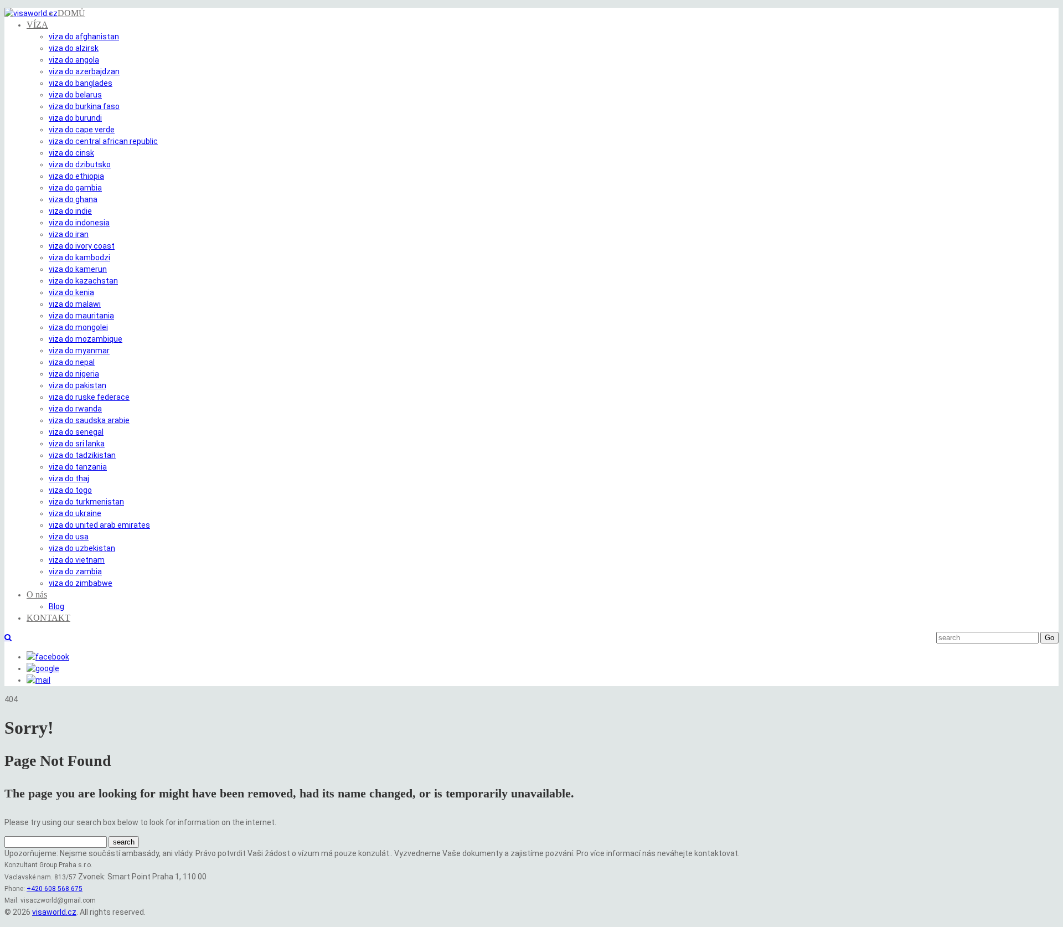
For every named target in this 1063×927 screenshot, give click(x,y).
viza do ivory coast (82, 245)
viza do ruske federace (89, 397)
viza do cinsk (71, 152)
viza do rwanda (75, 408)
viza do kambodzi (79, 257)
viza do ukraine (75, 513)
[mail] (38, 680)
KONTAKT (48, 617)
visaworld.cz (54, 912)
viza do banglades (80, 83)
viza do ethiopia (76, 176)
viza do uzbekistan (82, 548)
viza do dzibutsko (80, 164)
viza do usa (69, 536)
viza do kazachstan (83, 280)
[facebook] (48, 656)
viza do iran (69, 234)
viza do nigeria (74, 373)
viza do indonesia (79, 222)
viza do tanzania (78, 466)
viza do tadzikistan (82, 455)
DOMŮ (71, 13)
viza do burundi (75, 118)
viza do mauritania (81, 315)
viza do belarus (75, 94)
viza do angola (74, 59)
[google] (43, 668)
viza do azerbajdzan (84, 71)
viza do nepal (72, 362)
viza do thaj (69, 478)
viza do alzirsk (74, 48)
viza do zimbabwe (80, 583)
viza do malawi (75, 304)
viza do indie (70, 211)
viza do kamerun (78, 269)
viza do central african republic (103, 141)
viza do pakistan (77, 385)
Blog (56, 606)
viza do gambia (75, 187)
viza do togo (70, 490)
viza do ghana (73, 199)
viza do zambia (75, 571)
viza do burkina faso (84, 106)
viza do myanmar (79, 350)
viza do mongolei (78, 327)
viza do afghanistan (84, 36)
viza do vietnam (77, 559)
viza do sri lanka (77, 443)
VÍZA (37, 24)
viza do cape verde (82, 129)
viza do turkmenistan (86, 501)
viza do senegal (76, 432)
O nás (37, 594)
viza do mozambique (85, 338)
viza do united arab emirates (99, 525)
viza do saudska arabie (89, 420)
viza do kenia (71, 292)
